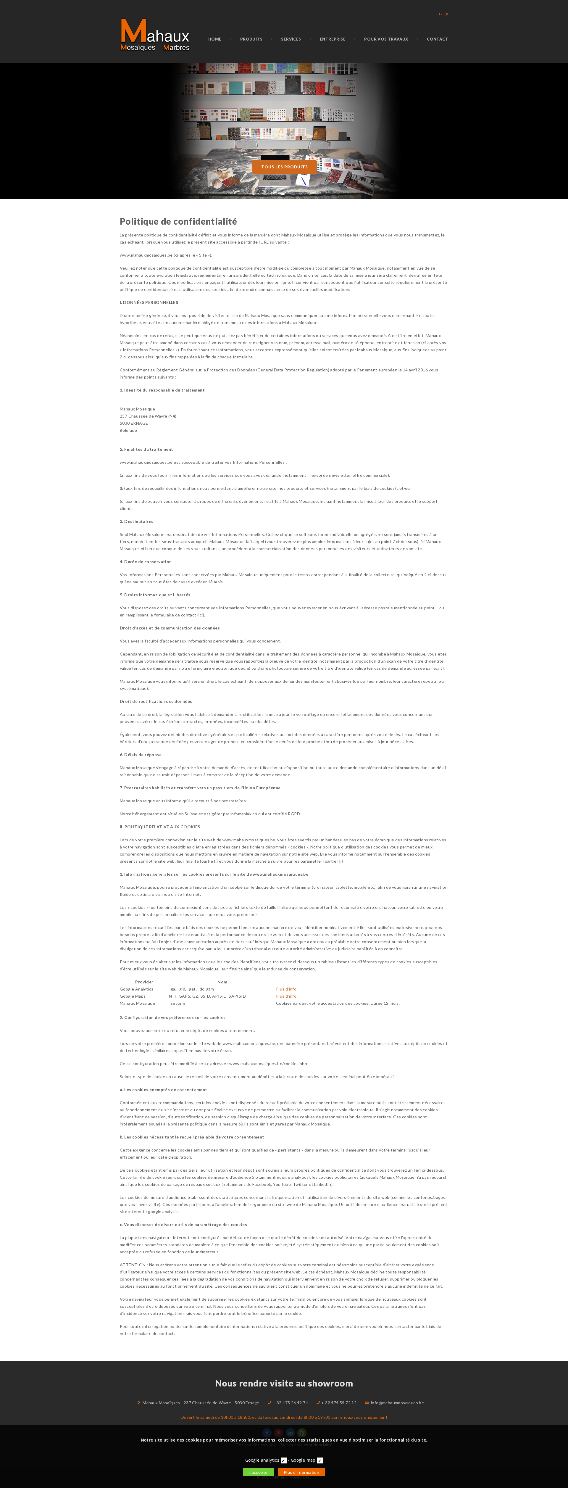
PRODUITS (251, 39)
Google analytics (262, 1460)
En (445, 14)
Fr (438, 14)
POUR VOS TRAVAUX (386, 39)
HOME (215, 39)
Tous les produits (284, 167)
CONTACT (437, 39)
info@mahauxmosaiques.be (397, 1402)
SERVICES (291, 39)
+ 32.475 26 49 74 (290, 1402)
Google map (303, 1460)
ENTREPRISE (333, 39)
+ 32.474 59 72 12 (338, 1402)
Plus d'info (286, 988)
